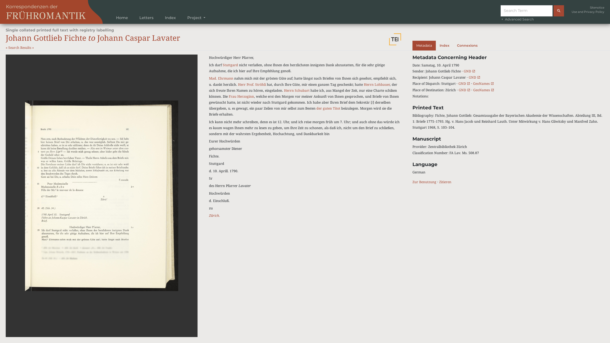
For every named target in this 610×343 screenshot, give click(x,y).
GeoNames (482, 83)
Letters (146, 17)
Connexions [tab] (467, 45)
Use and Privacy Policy (588, 12)
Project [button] (195, 17)
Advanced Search (519, 19)
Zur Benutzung (424, 182)
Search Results (20, 47)
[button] (395, 39)
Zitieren (445, 182)
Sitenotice (597, 7)
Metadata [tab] (424, 45)
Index (170, 17)
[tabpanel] (508, 120)
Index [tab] (444, 45)
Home (122, 17)
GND (468, 71)
